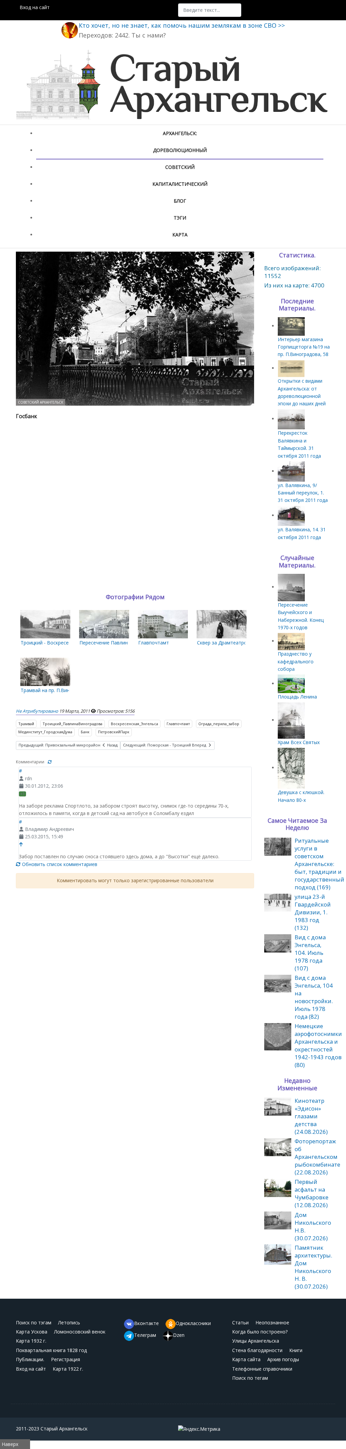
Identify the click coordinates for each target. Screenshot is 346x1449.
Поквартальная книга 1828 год (51, 1350)
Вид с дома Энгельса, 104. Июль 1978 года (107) (310, 952)
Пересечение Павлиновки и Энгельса (122, 642)
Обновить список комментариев (59, 864)
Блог (180, 201)
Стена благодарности (257, 1350)
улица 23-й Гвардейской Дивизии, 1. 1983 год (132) (313, 912)
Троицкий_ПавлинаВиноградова (72, 723)
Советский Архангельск (40, 402)
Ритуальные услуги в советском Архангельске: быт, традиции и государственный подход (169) (319, 864)
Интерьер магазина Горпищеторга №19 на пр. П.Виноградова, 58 (304, 347)
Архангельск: (180, 133)
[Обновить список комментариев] (49, 762)
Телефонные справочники (262, 1369)
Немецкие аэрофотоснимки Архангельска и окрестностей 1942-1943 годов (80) (318, 1045)
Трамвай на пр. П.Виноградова (56, 690)
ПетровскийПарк (113, 731)
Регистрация (65, 1359)
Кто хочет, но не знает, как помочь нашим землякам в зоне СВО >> (182, 25)
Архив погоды (283, 1359)
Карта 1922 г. (68, 1369)
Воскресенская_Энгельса (134, 723)
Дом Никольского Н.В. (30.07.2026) (313, 1226)
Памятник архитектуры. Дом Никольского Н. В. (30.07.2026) (313, 1267)
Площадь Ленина (297, 696)
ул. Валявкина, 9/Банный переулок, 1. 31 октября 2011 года (303, 493)
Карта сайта (246, 1359)
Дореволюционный (180, 150)
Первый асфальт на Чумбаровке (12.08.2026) (311, 1193)
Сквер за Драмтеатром (223, 642)
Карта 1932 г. (31, 1341)
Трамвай (26, 723)
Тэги (180, 217)
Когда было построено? (260, 1331)
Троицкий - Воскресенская (51, 642)
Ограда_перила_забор (218, 723)
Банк (85, 731)
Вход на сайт (35, 7)
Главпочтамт (153, 642)
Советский (180, 167)
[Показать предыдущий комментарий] (21, 844)
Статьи (240, 1322)
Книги (295, 1350)
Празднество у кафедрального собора (296, 661)
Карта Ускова (31, 1331)
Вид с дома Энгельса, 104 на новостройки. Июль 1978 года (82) (314, 997)
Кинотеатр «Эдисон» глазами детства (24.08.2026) (311, 1116)
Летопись (69, 1322)
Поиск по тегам (250, 1378)
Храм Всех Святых (299, 742)
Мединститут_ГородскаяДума (45, 731)
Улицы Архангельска (255, 1341)
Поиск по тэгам (33, 1322)
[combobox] (209, 10)
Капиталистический (179, 184)
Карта (180, 234)
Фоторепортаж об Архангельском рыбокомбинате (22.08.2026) (317, 1156)
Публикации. (30, 1359)
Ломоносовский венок (79, 1331)
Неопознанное (272, 1322)
